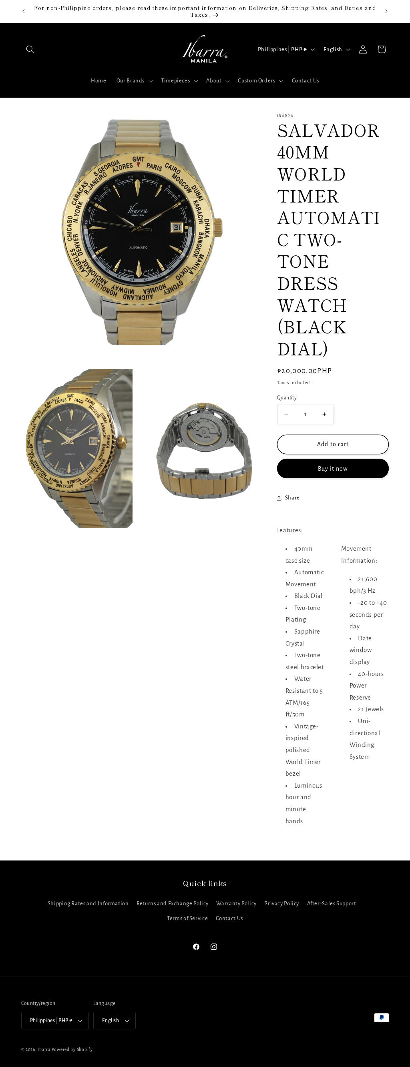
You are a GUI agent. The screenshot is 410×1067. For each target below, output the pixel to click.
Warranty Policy (236, 904)
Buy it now (333, 468)
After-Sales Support (331, 904)
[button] (30, 49)
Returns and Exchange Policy (173, 904)
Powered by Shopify (72, 1049)
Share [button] (292, 498)
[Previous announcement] (23, 11)
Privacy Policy (281, 904)
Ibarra (44, 1049)
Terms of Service (187, 918)
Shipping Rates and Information (88, 904)
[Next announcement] (386, 11)
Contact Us (229, 918)
